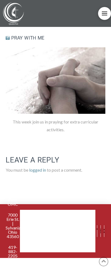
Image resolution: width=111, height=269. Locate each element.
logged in (37, 169)
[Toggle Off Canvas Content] (104, 13)
